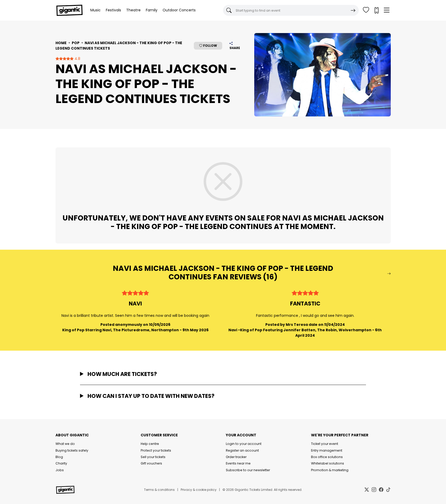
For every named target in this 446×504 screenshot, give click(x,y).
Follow (209, 45)
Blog (59, 457)
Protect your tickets (156, 450)
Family (151, 10)
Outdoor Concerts (179, 10)
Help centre (150, 444)
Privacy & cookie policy (199, 489)
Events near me (238, 463)
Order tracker (236, 457)
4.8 (77, 58)
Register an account (242, 450)
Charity (61, 463)
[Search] (353, 10)
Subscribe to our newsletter (248, 470)
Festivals (113, 10)
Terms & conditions (159, 489)
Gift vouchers (151, 463)
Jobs (59, 470)
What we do (65, 444)
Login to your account (243, 444)
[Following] (366, 10)
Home (61, 42)
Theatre (133, 10)
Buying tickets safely (71, 450)
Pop (75, 42)
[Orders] (376, 10)
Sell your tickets (153, 457)
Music (95, 10)
